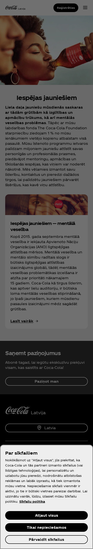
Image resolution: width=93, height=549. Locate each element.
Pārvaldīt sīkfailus (46, 539)
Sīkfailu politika (32, 501)
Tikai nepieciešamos (46, 527)
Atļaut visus (46, 515)
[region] (46, 497)
